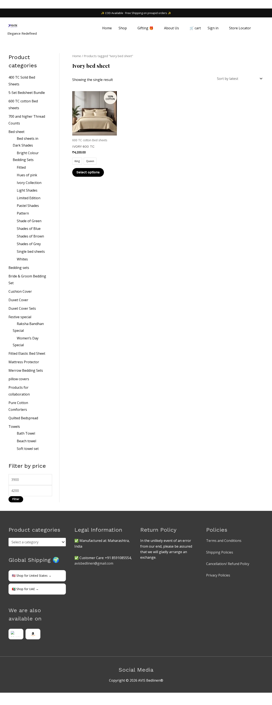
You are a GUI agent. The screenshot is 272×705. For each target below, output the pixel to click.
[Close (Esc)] (32, 697)
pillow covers (18, 379)
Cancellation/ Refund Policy (227, 563)
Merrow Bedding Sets (25, 370)
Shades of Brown (30, 236)
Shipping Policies (219, 552)
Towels (14, 426)
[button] (259, 28)
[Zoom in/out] (4, 697)
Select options (88, 172)
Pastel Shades (28, 205)
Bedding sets (18, 267)
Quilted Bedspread (23, 418)
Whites (22, 259)
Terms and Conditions (223, 540)
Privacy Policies (218, 575)
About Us (171, 28)
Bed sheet (16, 131)
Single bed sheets (31, 251)
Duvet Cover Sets (22, 308)
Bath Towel (26, 433)
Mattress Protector (23, 362)
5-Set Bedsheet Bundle (26, 92)
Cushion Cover (20, 291)
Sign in (213, 28)
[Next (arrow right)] (13, 703)
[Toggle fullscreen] (13, 697)
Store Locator (240, 28)
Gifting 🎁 (145, 28)
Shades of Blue (29, 228)
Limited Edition (28, 198)
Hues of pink (27, 175)
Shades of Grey (29, 244)
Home (107, 28)
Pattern (23, 213)
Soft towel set (28, 448)
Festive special (19, 317)
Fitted (21, 167)
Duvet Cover (18, 300)
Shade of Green (29, 221)
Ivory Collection (29, 182)
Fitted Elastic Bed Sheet (26, 353)
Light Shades (27, 190)
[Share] (23, 697)
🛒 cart (195, 28)
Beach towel (26, 441)
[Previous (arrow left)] (4, 703)
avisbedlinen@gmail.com (93, 563)
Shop (123, 28)
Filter (15, 499)
